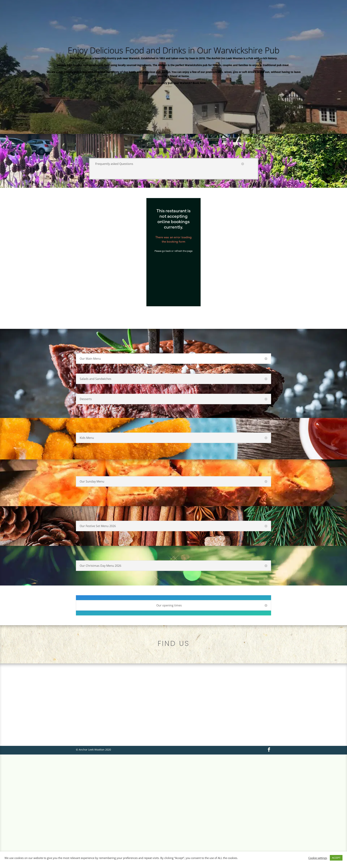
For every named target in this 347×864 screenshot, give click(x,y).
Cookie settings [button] (317, 857)
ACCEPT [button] (336, 857)
